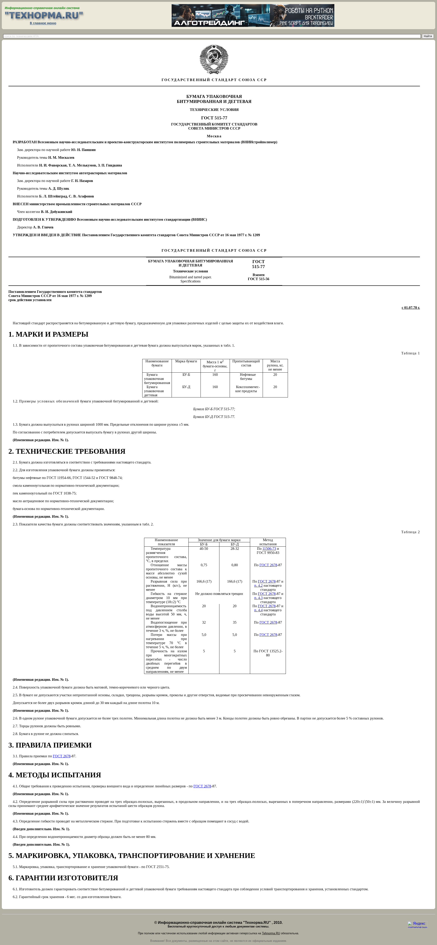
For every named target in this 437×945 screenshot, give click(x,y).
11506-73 (269, 549)
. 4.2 (258, 585)
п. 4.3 (258, 598)
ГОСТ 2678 (268, 565)
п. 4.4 (258, 610)
